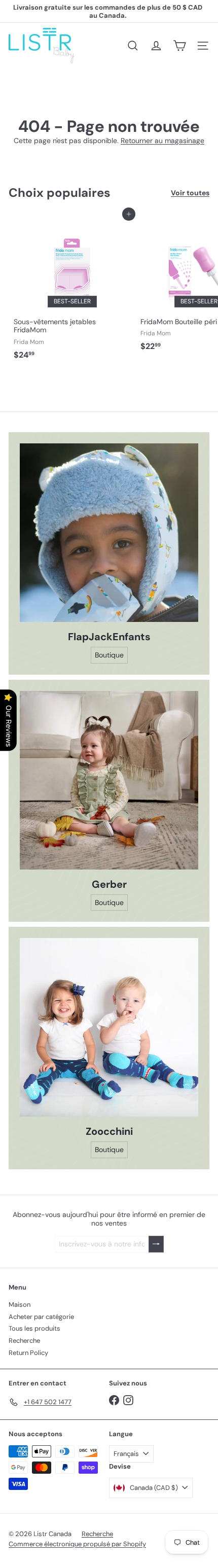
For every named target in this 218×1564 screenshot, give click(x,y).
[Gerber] (109, 780)
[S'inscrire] (156, 1244)
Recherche (24, 1340)
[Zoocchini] (109, 1027)
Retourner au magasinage (162, 140)
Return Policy (28, 1352)
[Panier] (179, 45)
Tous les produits (34, 1328)
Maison (19, 1304)
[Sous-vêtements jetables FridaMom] (72, 289)
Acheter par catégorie (41, 1316)
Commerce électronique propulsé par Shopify (77, 1544)
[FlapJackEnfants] (109, 532)
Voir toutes (190, 193)
